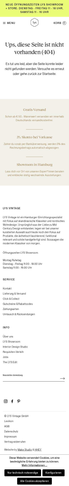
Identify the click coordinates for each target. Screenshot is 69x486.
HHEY (38, 449)
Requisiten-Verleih (13, 352)
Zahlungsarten (11, 309)
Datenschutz (11, 431)
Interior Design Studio (15, 346)
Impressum (10, 436)
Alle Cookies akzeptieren (34, 481)
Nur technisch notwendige (22, 472)
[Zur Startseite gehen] (34, 23)
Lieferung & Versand (14, 293)
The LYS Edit (10, 362)
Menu (11, 23)
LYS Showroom (11, 341)
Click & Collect (11, 298)
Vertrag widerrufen (15, 441)
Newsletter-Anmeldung (13, 375)
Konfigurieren (53, 472)
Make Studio (25, 449)
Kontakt (7, 288)
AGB (6, 426)
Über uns (8, 336)
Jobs (5, 357)
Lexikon (8, 421)
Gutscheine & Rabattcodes (18, 304)
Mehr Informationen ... (34, 465)
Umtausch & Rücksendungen (19, 314)
